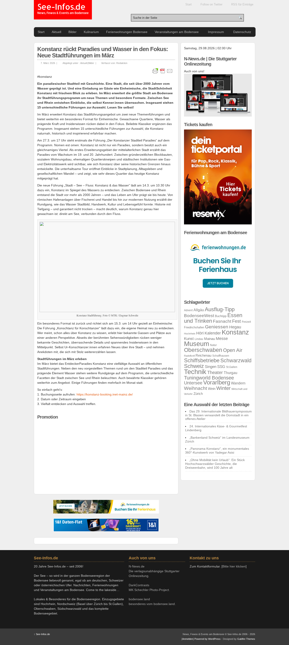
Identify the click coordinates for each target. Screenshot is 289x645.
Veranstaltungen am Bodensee (177, 32)
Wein (211, 389)
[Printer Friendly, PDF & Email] (162, 71)
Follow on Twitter (211, 4)
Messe (222, 338)
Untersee (193, 382)
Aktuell (56, 32)
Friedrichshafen (194, 327)
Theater (215, 372)
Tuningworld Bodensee (209, 378)
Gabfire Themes (246, 639)
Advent (188, 310)
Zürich (198, 393)
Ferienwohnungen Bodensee (126, 32)
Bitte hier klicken (234, 566)
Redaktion (121, 63)
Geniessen (216, 326)
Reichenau (203, 355)
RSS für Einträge (242, 4)
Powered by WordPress (207, 639)
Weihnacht (195, 388)
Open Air (232, 350)
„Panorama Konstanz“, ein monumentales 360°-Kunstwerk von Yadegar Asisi (217, 450)
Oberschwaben (203, 350)
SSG (221, 367)
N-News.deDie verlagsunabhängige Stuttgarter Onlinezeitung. (154, 571)
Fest (236, 321)
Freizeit (246, 321)
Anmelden (187, 639)
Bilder (72, 32)
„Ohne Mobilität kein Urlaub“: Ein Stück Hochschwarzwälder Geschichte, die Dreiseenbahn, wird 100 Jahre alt (215, 463)
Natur (213, 345)
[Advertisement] (106, 453)
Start (188, 4)
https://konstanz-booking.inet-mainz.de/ (105, 394)
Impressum (216, 32)
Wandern (238, 383)
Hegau (235, 327)
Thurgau (230, 373)
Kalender (213, 333)
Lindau (199, 339)
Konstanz (235, 332)
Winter (223, 388)
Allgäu (198, 310)
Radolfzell (189, 355)
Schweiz (194, 366)
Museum (196, 343)
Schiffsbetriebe (201, 360)
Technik (195, 371)
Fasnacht (222, 321)
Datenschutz (242, 32)
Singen (210, 367)
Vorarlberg (216, 382)
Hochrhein (189, 333)
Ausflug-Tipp (220, 309)
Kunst (189, 339)
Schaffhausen (220, 355)
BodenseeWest (199, 315)
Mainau (209, 339)
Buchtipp (220, 316)
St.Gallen (231, 367)
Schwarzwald (236, 360)
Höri (200, 333)
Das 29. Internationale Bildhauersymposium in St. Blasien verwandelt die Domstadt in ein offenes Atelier (218, 415)
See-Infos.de (63, 9)
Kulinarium (91, 32)
